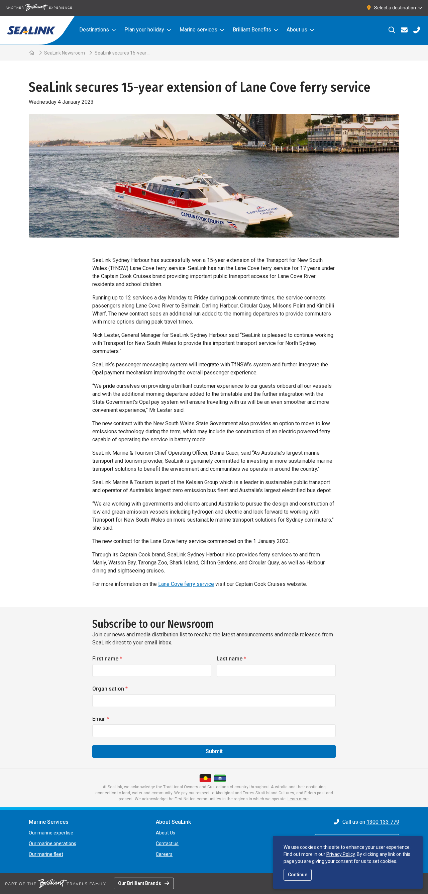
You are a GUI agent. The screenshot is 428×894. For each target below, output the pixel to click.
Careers (164, 854)
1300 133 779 (382, 822)
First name (107, 658)
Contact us (167, 843)
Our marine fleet (46, 854)
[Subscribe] (404, 30)
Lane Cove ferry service (186, 584)
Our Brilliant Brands (139, 883)
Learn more (298, 799)
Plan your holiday (144, 29)
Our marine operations (52, 843)
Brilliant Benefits (252, 29)
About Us (165, 832)
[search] (392, 30)
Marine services (198, 29)
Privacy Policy (340, 854)
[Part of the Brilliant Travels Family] (55, 883)
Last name (231, 658)
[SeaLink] (37, 30)
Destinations (94, 29)
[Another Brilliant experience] (38, 8)
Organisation (110, 689)
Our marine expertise (51, 832)
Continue (297, 874)
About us (297, 29)
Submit (214, 751)
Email (100, 719)
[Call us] (416, 30)
